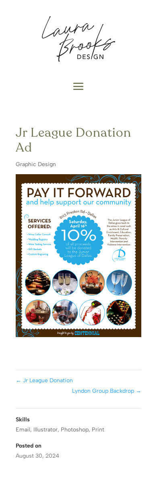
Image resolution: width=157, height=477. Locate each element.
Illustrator (45, 429)
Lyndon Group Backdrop (106, 390)
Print (98, 429)
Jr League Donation (44, 380)
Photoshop (75, 429)
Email (23, 429)
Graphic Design (36, 164)
